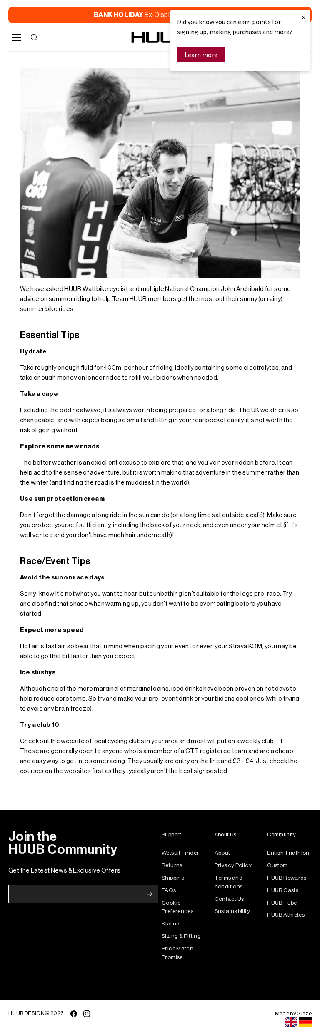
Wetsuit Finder (180, 852)
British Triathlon (288, 852)
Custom (277, 865)
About (222, 852)
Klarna (171, 923)
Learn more (201, 54)
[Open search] (34, 37)
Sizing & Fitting (181, 936)
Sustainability (232, 911)
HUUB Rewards (287, 877)
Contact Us (229, 899)
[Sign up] (149, 894)
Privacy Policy (233, 865)
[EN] (291, 1022)
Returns (172, 865)
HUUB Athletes (286, 915)
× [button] (304, 17)
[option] (305, 1022)
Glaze (304, 1013)
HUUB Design (26, 1013)
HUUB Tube (282, 902)
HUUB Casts (282, 890)
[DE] (305, 1022)
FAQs (169, 890)
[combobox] (291, 1022)
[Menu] (16, 37)
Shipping (173, 877)
